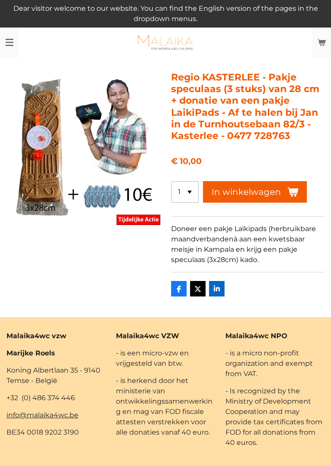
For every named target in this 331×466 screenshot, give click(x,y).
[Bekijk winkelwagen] (321, 43)
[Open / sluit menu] (9, 43)
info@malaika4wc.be (42, 415)
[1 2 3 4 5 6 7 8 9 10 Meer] (185, 192)
